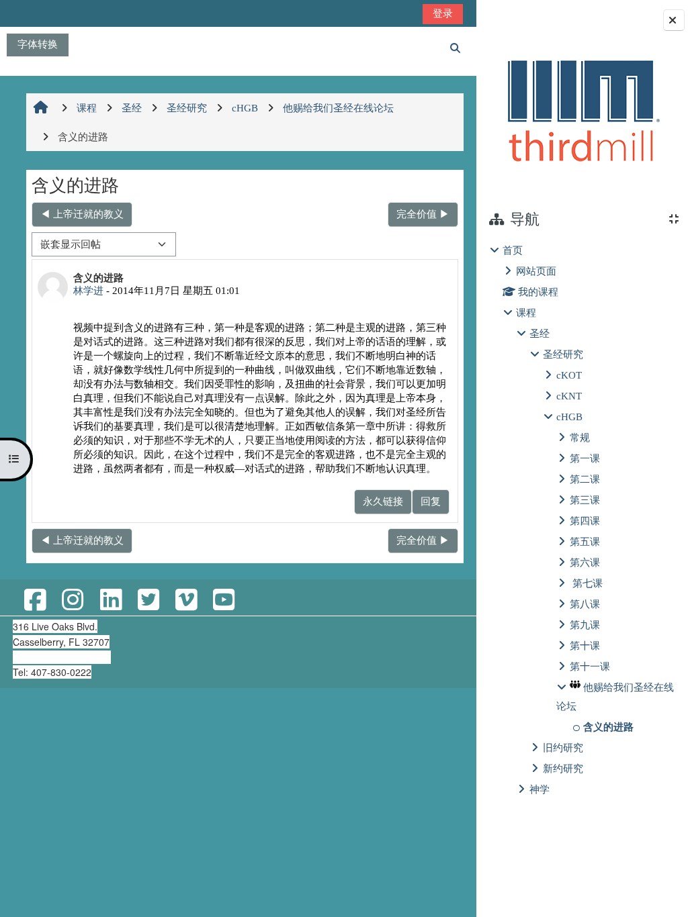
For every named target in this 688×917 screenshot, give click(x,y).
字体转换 (37, 44)
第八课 (585, 604)
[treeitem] (582, 520)
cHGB (569, 416)
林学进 (88, 290)
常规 (580, 437)
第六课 (585, 562)
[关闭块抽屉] (674, 20)
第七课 (586, 583)
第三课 (585, 499)
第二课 (585, 479)
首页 (513, 250)
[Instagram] (72, 600)
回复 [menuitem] (431, 501)
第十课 (585, 645)
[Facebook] (35, 600)
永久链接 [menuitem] (383, 501)
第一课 (585, 458)
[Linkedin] (111, 600)
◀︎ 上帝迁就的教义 (82, 214)
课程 (526, 312)
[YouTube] (224, 600)
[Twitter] (148, 600)
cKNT (569, 395)
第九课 (585, 624)
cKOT (569, 375)
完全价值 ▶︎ (422, 214)
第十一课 (590, 666)
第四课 (585, 520)
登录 (443, 13)
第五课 (585, 541)
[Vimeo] (186, 600)
